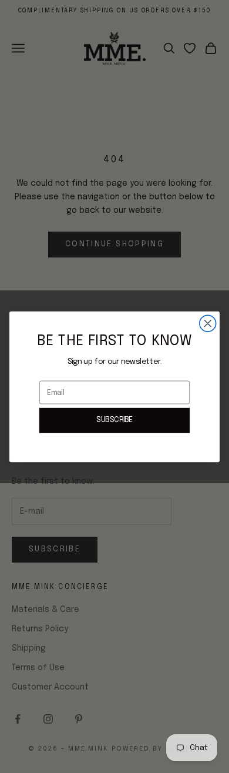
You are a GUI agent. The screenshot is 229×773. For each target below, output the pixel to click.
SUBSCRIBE (114, 420)
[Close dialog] (208, 323)
